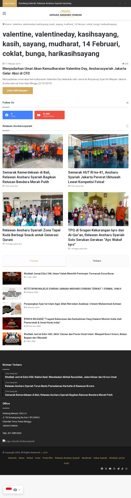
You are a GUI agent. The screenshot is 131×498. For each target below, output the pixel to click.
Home (8, 24)
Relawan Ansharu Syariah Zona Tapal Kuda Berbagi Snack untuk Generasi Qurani (31, 235)
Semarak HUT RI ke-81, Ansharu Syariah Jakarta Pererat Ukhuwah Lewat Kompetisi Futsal (94, 177)
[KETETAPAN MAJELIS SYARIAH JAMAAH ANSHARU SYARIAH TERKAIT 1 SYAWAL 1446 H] (12, 293)
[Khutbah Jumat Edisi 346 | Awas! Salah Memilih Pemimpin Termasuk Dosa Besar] (12, 278)
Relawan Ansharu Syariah (67, 458)
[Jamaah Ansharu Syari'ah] (65, 13)
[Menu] (4, 15)
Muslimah (86, 458)
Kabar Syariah (100, 458)
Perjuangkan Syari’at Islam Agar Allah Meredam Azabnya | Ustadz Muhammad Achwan (72, 304)
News (21, 458)
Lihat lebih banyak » (18, 90)
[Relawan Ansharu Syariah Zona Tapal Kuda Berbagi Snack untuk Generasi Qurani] (33, 209)
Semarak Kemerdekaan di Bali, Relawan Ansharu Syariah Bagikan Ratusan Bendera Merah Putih (29, 177)
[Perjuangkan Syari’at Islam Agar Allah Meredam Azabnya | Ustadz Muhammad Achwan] (12, 308)
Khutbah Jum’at (117, 458)
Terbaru (97, 260)
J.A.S (45, 452)
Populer (34, 260)
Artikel (30, 458)
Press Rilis (48, 458)
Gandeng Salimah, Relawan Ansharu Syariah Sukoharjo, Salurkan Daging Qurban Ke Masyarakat (65, 3)
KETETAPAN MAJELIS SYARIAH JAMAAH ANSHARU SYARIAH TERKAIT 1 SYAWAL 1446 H (72, 288)
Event (37, 458)
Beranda (12, 458)
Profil (66, 463)
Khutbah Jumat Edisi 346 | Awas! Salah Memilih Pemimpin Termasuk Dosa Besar (69, 273)
